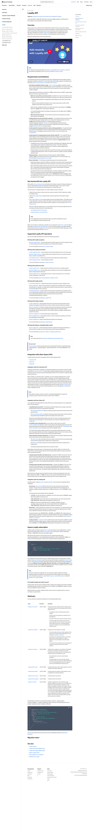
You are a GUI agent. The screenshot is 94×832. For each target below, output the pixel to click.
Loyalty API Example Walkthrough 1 (37, 748)
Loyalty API (35, 16)
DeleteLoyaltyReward (34, 319)
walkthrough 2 (45, 226)
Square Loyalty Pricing (34, 752)
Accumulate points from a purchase (39, 210)
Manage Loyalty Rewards (7, 36)
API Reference (30, 772)
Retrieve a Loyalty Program (47, 246)
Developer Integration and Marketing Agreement (79, 772)
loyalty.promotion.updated (33, 678)
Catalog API (54, 16)
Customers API (41, 16)
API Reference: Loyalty (34, 756)
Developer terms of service (82, 770)
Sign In (91, 1)
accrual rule (40, 486)
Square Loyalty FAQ (60, 634)
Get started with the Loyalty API (80, 22)
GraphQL (59, 16)
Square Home (49, 770)
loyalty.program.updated (33, 671)
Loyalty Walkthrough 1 (6, 40)
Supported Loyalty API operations (79, 25)
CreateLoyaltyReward (34, 303)
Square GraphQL (33, 346)
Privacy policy (84, 773)
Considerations (32, 132)
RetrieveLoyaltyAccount (34, 270)
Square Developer (50, 772)
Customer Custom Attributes (8, 15)
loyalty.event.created (32, 681)
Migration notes (78, 35)
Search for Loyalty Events (7, 38)
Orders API (48, 16)
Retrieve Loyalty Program (7, 29)
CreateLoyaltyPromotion (34, 252)
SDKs (78, 1)
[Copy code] (69, 542)
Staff (34, 5)
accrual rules (43, 482)
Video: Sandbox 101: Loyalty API (36, 754)
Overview (4, 9)
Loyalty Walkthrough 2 (6, 42)
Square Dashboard (38, 560)
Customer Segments (6, 21)
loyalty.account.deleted (32, 649)
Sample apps (30, 777)
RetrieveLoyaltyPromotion (35, 254)
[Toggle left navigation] (23, 9)
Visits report (35, 439)
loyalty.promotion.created (33, 675)
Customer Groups (6, 18)
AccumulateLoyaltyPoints (35, 283)
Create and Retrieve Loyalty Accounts (9, 33)
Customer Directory (38, 371)
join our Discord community (58, 175)
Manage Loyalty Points (6, 34)
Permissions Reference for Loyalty (43, 158)
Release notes (89, 5)
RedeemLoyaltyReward (34, 307)
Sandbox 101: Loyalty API (62, 225)
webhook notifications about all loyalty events (52, 338)
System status (30, 778)
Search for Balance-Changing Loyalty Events (51, 331)
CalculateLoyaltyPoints (34, 290)
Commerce (24, 5)
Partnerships (86, 1)
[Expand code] (71, 542)
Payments (19, 5)
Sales (48, 780)
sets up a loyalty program (39, 184)
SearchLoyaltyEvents (34, 327)
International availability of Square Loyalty (53, 71)
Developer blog (40, 772)
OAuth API (31, 158)
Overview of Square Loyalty (62, 70)
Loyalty (3, 24)
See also (77, 37)
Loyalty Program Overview (7, 27)
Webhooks (77, 33)
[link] (26, 25)
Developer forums (40, 770)
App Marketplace (50, 774)
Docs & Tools (73, 1)
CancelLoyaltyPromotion (34, 259)
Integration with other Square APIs (79, 29)
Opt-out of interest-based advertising (80, 775)
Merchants (39, 5)
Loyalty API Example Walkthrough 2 (37, 750)
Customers (30, 5)
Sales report (35, 442)
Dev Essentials (12, 5)
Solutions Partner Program (51, 777)
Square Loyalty (50, 70)
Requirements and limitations (79, 19)
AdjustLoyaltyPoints (33, 285)
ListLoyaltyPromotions (34, 257)
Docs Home (4, 5)
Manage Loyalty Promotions (7, 31)
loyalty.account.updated (32, 629)
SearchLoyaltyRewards (34, 315)
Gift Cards (4, 45)
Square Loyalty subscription (80, 31)
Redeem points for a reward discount (39, 212)
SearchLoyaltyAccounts (34, 273)
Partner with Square (50, 775)
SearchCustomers (66, 384)
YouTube (38, 774)
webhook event (46, 123)
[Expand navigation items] (18, 12)
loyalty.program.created (32, 667)
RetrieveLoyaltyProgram (36, 195)
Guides (29, 770)
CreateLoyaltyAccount (36, 199)
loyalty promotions (37, 126)
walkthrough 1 (37, 226)
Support (81, 1)
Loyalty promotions (43, 519)
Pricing (48, 778)
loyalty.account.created (32, 606)
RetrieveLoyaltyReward (34, 313)
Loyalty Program (53, 82)
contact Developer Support (45, 175)
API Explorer (45, 229)
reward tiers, (50, 482)
